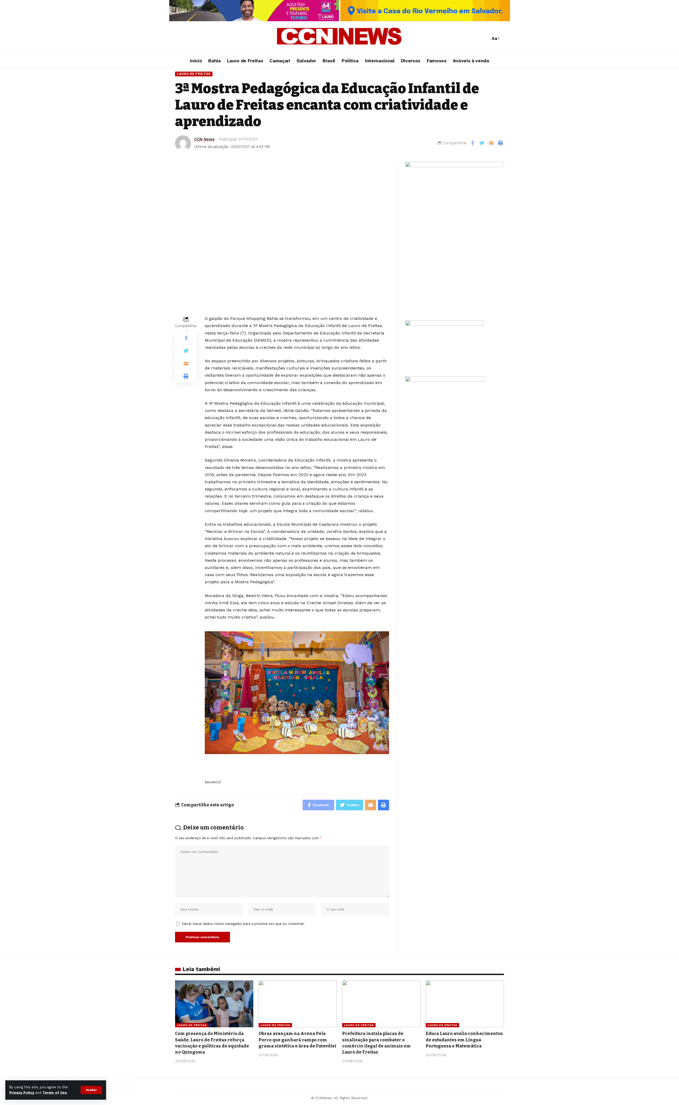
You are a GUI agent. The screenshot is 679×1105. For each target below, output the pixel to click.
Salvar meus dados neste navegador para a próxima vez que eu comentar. (243, 924)
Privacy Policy (21, 1093)
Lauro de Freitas (194, 74)
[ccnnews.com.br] (339, 38)
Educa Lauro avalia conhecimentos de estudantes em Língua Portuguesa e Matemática (464, 1039)
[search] (485, 38)
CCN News (204, 139)
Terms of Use (54, 1093)
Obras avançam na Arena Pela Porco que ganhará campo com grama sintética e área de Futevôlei (297, 1039)
